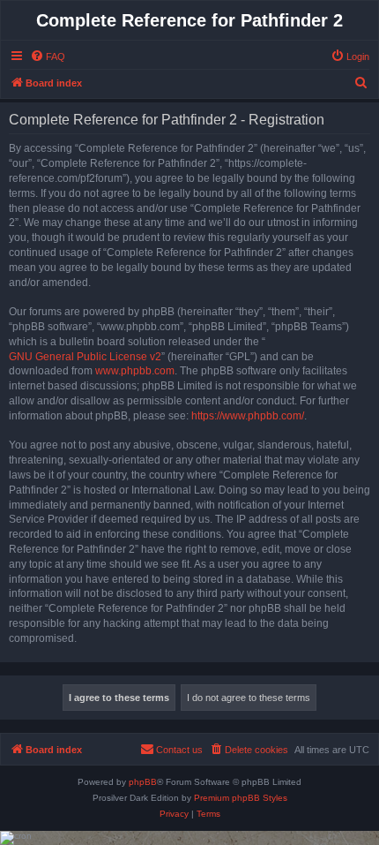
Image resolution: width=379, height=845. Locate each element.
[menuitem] (47, 56)
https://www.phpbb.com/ (247, 416)
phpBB (143, 782)
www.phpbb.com (135, 371)
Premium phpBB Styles (240, 798)
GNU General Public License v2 (85, 357)
